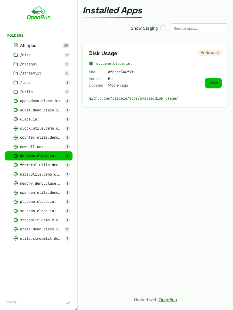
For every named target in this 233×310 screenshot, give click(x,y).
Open (213, 83)
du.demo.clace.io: (114, 63)
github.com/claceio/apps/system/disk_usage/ (133, 98)
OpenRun (168, 299)
